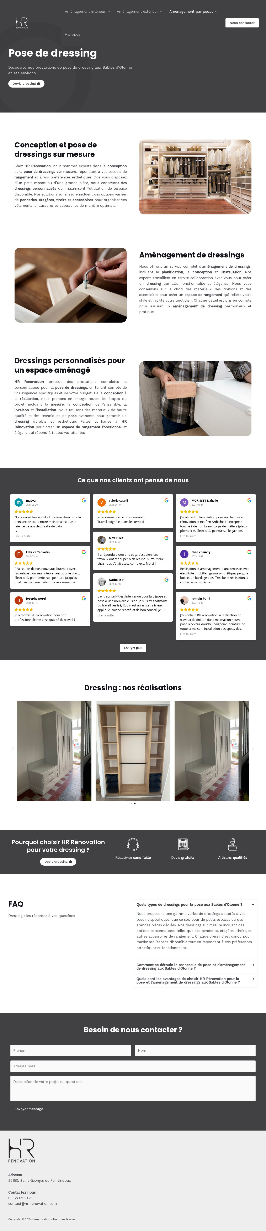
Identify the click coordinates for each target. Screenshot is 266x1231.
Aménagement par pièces (191, 11)
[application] (108, 11)
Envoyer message (29, 1109)
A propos (72, 34)
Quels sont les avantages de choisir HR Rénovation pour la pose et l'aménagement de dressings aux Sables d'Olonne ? (188, 980)
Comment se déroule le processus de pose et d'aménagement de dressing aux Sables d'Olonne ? (191, 966)
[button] (13, 748)
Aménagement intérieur (85, 11)
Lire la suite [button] (23, 536)
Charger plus (133, 648)
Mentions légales (64, 1219)
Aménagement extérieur (137, 11)
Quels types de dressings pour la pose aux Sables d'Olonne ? (189, 904)
